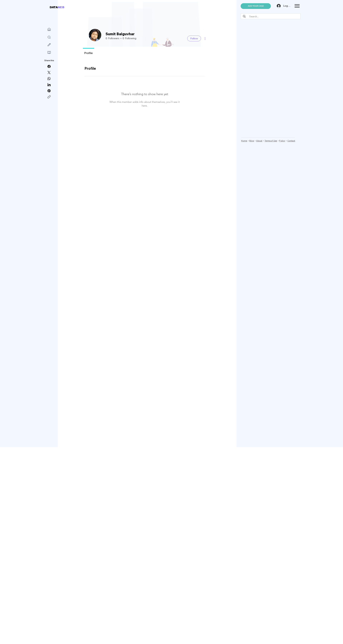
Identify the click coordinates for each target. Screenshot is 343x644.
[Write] (49, 44)
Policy (282, 140)
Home (244, 140)
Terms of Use (271, 140)
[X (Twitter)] (49, 72)
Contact (291, 140)
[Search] (49, 37)
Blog (251, 140)
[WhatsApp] (49, 78)
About (259, 140)
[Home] (49, 29)
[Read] (49, 52)
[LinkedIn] (49, 84)
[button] (256, 6)
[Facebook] (49, 66)
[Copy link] (49, 96)
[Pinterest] (49, 90)
